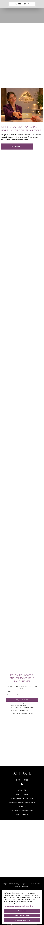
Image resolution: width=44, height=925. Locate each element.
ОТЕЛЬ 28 (9, 59)
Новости (6, 160)
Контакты (22, 773)
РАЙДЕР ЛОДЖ (10, 61)
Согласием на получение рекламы (23, 713)
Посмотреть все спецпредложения (17, 608)
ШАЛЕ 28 (8, 69)
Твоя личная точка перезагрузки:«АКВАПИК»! (13, 210)
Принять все (22, 911)
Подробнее (7, 84)
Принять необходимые (22, 916)
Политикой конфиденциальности (22, 707)
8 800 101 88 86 (22, 780)
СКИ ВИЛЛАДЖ (11, 76)
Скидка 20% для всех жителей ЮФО (21, 592)
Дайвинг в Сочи (9, 201)
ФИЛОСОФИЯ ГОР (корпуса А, (17, 64)
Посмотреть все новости (13, 219)
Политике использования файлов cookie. (18, 906)
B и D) (31, 64)
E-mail (8, 692)
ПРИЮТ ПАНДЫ (11, 71)
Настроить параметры (22, 920)
